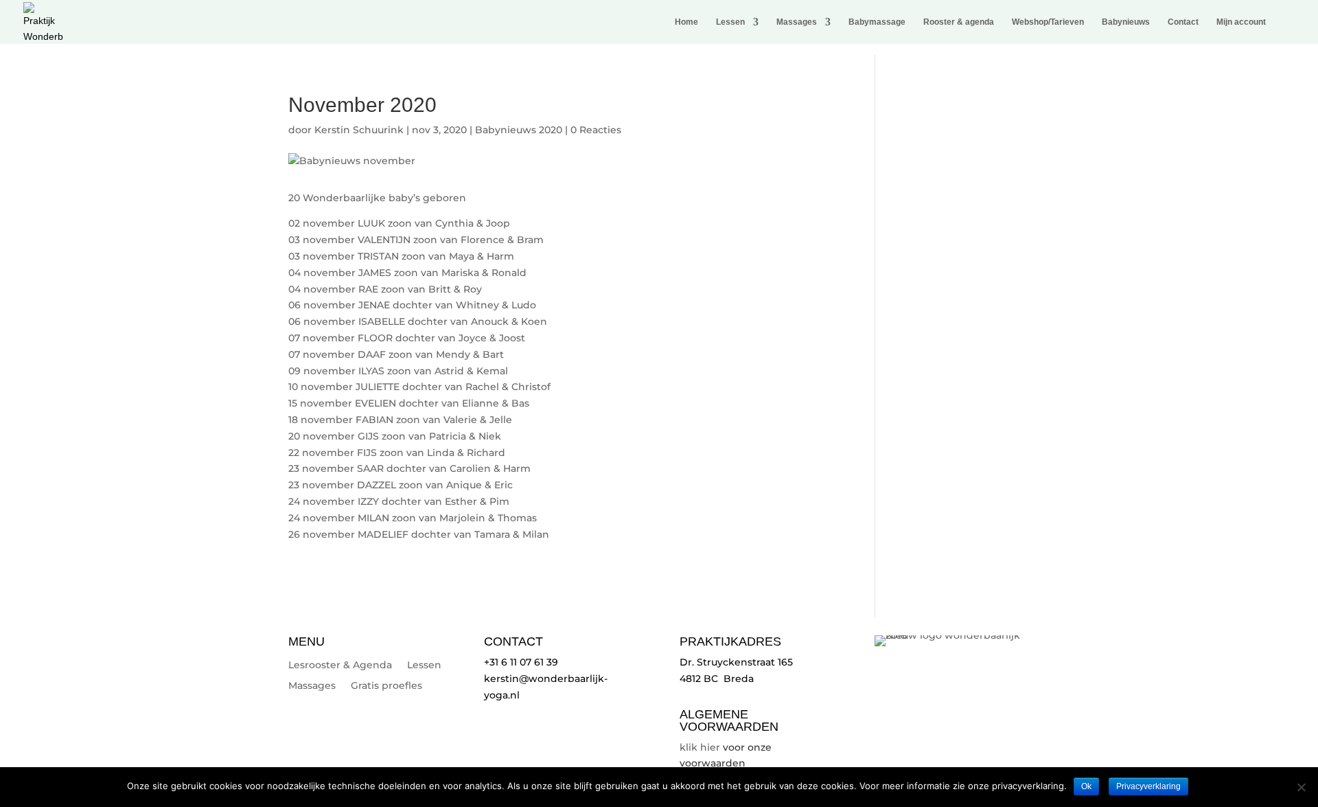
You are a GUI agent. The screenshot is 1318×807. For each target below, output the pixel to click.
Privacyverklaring (1148, 786)
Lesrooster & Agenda (340, 665)
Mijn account (1241, 22)
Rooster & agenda (958, 22)
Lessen (730, 22)
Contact (1183, 22)
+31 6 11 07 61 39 (521, 662)
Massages (796, 22)
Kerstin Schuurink (359, 130)
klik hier (700, 747)
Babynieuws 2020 (518, 130)
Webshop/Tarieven (1048, 22)
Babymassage (876, 22)
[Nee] (1301, 787)
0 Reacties (595, 130)
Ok (1086, 786)
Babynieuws (1126, 22)
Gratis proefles (386, 686)
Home (686, 22)
